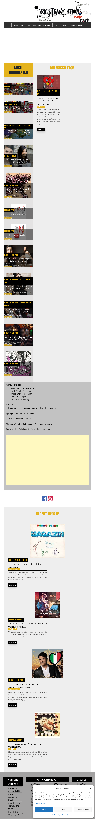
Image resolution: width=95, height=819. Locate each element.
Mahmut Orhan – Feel (24, 413)
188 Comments (8, 239)
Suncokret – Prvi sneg (20, 399)
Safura (17, 265)
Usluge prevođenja (72, 25)
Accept (44, 810)
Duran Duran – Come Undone (28, 744)
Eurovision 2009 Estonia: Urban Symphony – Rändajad (18, 368)
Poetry (57, 25)
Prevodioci (9, 210)
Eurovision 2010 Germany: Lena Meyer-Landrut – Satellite (18, 287)
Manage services (42, 803)
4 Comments (13, 629)
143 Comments (8, 345)
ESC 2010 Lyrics (12, 195)
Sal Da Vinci (27, 687)
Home (15, 25)
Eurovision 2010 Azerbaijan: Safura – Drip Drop (18, 259)
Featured (19, 125)
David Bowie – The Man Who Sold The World (37, 408)
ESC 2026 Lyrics (18, 687)
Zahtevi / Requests (12, 104)
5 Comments (41, 107)
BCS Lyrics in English (18, 559)
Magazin (15, 567)
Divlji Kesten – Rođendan (21, 394)
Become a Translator (18, 235)
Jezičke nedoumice (18, 214)
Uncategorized (10, 156)
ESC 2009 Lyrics (20, 137)
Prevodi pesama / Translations (36, 25)
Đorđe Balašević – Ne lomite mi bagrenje (36, 424)
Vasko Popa (45, 105)
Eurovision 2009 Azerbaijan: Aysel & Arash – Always (18, 310)
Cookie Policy (56, 815)
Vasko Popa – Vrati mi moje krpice (48, 99)
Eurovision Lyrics (9, 125)
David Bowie (17, 627)
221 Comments (8, 197)
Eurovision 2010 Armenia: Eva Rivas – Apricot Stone (18, 190)
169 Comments (8, 294)
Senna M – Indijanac (19, 396)
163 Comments (8, 317)
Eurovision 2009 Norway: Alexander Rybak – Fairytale (18, 131)
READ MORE (40, 129)
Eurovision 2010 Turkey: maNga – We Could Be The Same (18, 338)
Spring (9, 413)
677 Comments (8, 94)
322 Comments (8, 166)
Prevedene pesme (16, 619)
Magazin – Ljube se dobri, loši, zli (25, 388)
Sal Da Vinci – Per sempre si (23, 391)
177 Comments (8, 266)
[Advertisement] (47, 45)
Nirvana (23, 627)
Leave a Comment (14, 569)
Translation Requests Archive (18, 108)
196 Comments (8, 218)
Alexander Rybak (12, 137)
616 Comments (8, 112)
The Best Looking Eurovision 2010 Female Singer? (18, 160)
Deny (63, 810)
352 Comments (8, 138)
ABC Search (18, 90)
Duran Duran (17, 747)
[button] (90, 788)
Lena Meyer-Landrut (21, 292)
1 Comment (12, 749)
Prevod (7, 86)
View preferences (82, 810)
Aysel (12, 316)
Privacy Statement (68, 815)
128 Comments (8, 375)
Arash (9, 316)
